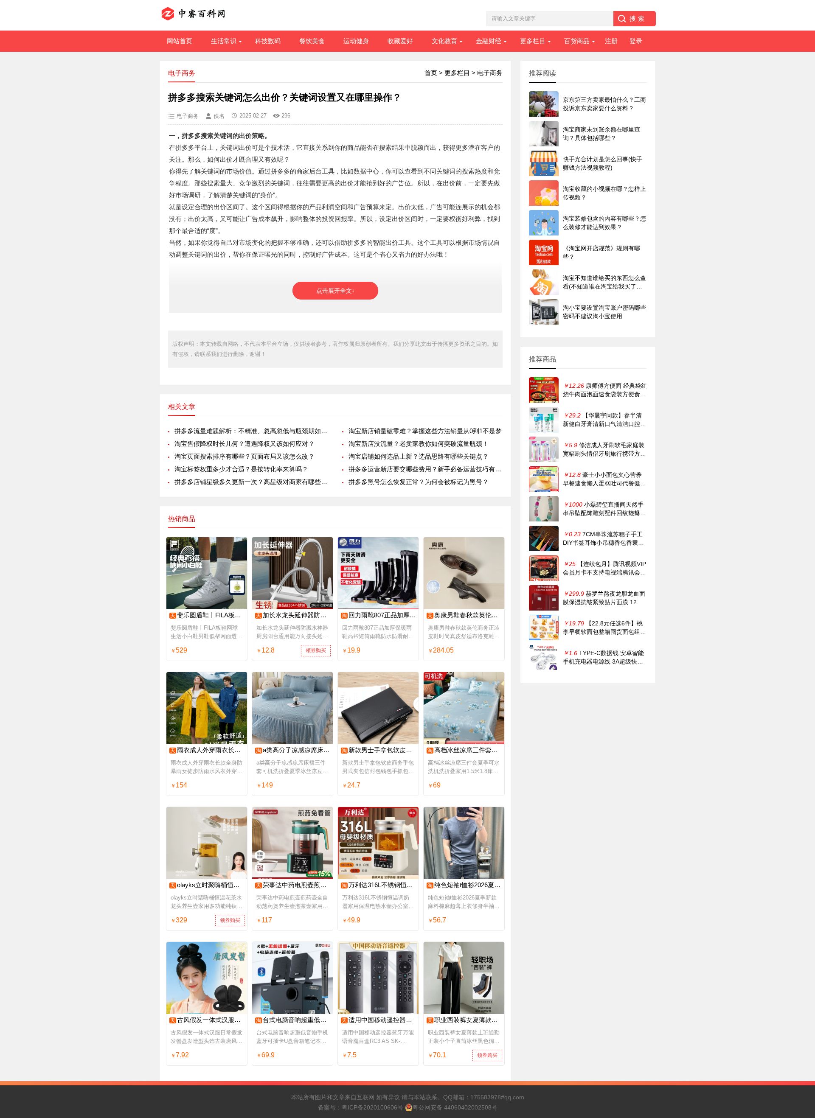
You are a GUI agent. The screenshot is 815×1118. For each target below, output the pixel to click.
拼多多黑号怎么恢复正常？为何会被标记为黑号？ (418, 481)
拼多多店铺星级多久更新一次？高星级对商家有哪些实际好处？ (251, 481)
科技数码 (268, 41)
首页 (430, 72)
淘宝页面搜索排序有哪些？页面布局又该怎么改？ (244, 456)
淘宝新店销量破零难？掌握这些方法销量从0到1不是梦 (425, 430)
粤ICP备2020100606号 (372, 1107)
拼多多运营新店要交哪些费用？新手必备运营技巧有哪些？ (425, 469)
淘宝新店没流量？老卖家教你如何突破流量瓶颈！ (418, 443)
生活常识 (223, 41)
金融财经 (488, 41)
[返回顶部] (798, 997)
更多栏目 (532, 41)
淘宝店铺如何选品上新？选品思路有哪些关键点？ (418, 456)
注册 (611, 41)
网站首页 (179, 41)
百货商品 (577, 41)
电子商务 (490, 72)
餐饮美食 (312, 41)
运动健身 (356, 41)
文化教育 (444, 41)
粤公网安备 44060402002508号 (455, 1107)
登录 (636, 41)
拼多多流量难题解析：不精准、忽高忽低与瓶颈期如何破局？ (251, 430)
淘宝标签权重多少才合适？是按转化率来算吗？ (241, 469)
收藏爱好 (400, 41)
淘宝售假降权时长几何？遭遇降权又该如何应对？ (244, 443)
